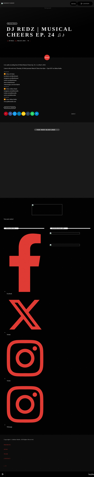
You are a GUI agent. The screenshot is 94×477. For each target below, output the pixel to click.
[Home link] (7, 3)
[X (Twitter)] (4, 466)
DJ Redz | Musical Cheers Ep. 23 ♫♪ (18, 181)
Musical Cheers (12, 23)
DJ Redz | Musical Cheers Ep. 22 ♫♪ (62, 181)
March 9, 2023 (20, 40)
